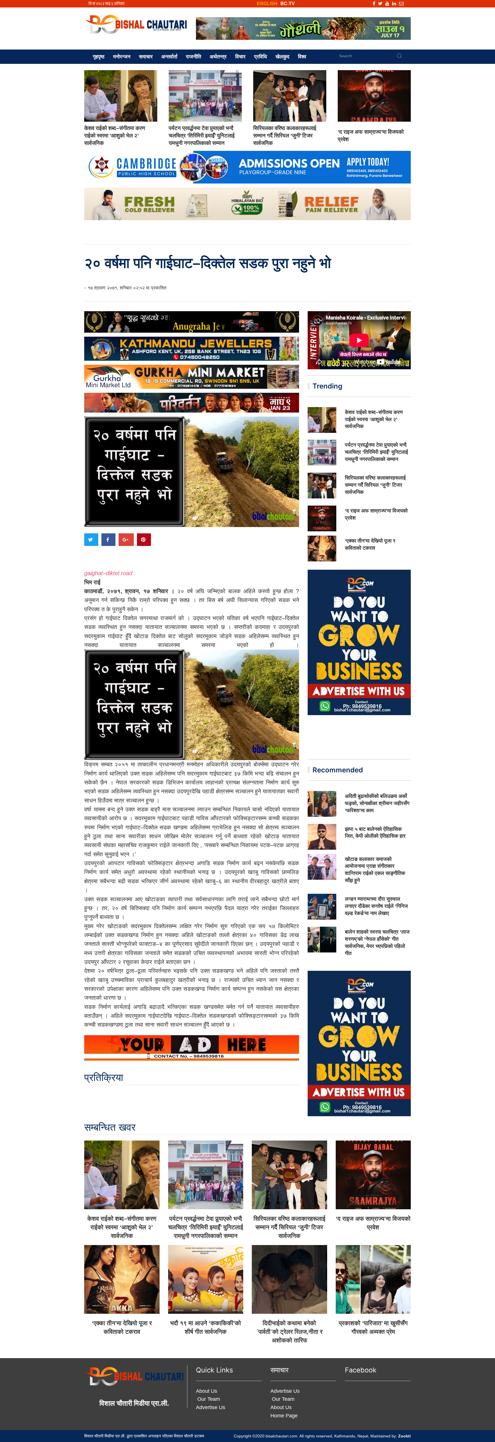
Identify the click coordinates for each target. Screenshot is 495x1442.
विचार (240, 57)
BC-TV (287, 3)
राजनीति (193, 57)
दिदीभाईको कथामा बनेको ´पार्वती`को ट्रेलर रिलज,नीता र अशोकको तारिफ (289, 1332)
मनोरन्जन (121, 57)
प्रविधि (260, 57)
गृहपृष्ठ (99, 57)
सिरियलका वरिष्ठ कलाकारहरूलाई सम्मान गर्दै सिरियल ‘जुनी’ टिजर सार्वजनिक (284, 135)
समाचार (146, 57)
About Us (206, 1391)
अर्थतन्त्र (218, 57)
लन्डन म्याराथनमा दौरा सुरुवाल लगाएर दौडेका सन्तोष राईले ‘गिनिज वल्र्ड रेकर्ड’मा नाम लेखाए (376, 906)
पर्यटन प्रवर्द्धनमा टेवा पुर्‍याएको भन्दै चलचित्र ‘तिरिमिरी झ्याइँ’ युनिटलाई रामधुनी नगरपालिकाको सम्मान (202, 135)
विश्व (302, 57)
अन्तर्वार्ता (169, 57)
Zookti (404, 1436)
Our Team (208, 1399)
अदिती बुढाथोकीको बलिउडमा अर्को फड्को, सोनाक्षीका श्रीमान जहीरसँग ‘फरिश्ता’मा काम (377, 803)
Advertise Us (210, 1407)
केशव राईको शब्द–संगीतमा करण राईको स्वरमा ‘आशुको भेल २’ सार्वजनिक (114, 135)
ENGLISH (267, 3)
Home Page (284, 1416)
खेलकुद (282, 57)
